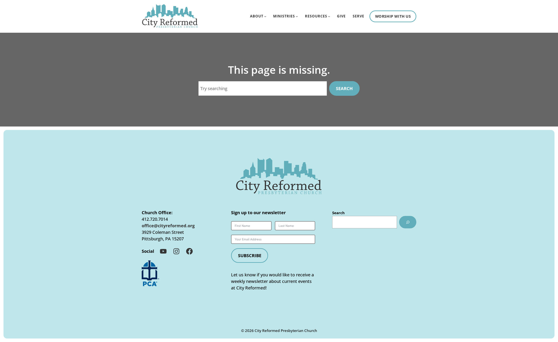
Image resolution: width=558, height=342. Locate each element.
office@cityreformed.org (168, 226)
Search (344, 88)
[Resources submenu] (329, 16)
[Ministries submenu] (297, 16)
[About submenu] (265, 16)
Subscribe (249, 255)
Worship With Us (393, 16)
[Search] (407, 222)
